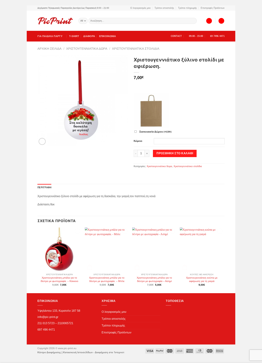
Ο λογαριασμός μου (140, 8)
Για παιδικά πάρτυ (49, 36)
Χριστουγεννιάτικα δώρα (86, 48)
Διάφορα (89, 36)
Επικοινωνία (107, 36)
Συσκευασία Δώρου (155, 131)
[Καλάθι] (221, 21)
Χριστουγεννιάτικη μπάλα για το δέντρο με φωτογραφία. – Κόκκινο (59, 279)
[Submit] (193, 21)
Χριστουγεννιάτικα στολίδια (135, 48)
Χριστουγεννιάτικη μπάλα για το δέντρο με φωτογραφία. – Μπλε (106, 279)
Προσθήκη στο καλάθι (174, 153)
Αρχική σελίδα (49, 48)
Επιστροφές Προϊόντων (213, 8)
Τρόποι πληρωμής (187, 8)
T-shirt (74, 36)
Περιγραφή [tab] (44, 187)
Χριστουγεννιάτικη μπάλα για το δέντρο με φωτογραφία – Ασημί (154, 279)
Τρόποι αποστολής (164, 8)
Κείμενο (138, 141)
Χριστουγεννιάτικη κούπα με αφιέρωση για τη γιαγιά (201, 279)
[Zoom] (42, 141)
